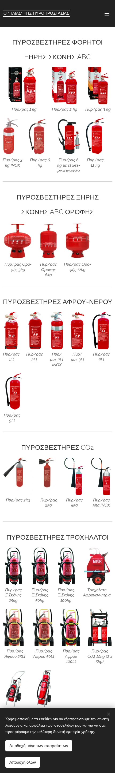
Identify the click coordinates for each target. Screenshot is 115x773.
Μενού (107, 13)
